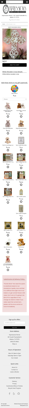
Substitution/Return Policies (14, 386)
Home (3, 24)
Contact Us (14, 369)
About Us (14, 367)
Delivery (14, 381)
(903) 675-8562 (15, 20)
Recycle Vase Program (14, 388)
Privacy (14, 383)
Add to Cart (14, 65)
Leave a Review (14, 372)
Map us (14, 344)
